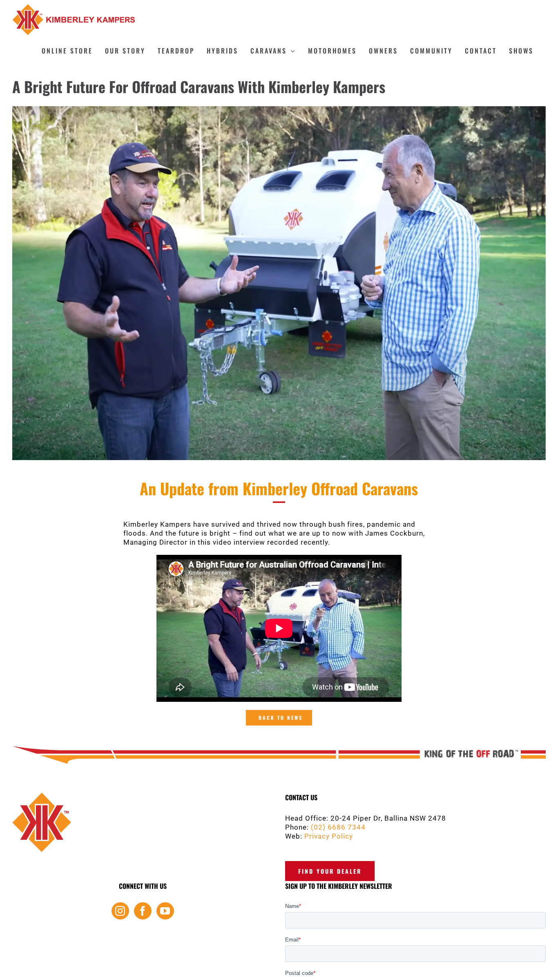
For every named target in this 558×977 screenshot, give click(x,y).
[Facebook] (143, 910)
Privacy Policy (328, 836)
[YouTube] (165, 910)
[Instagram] (120, 910)
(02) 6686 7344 (338, 827)
